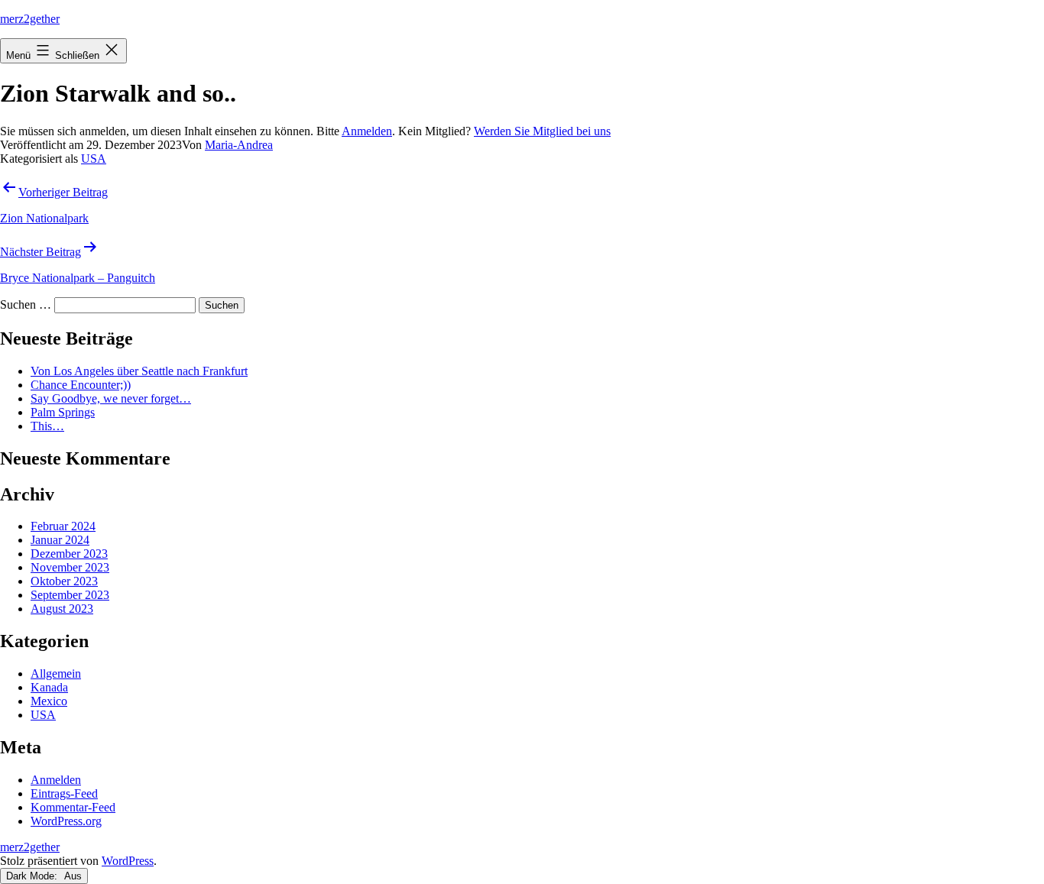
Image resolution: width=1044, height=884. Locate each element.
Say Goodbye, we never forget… (111, 398)
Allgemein (56, 673)
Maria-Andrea (239, 144)
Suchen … (25, 304)
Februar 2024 (63, 526)
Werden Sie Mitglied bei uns (542, 131)
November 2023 (70, 567)
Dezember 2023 (69, 553)
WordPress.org (66, 820)
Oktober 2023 (64, 581)
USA (93, 158)
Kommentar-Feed (73, 807)
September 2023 (70, 594)
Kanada (49, 687)
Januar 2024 (60, 539)
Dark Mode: (33, 876)
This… (47, 425)
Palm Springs (63, 412)
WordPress (128, 860)
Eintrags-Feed (64, 793)
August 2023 (62, 608)
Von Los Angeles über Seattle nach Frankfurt (139, 370)
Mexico (49, 701)
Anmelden (367, 131)
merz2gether (30, 18)
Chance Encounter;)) (81, 384)
